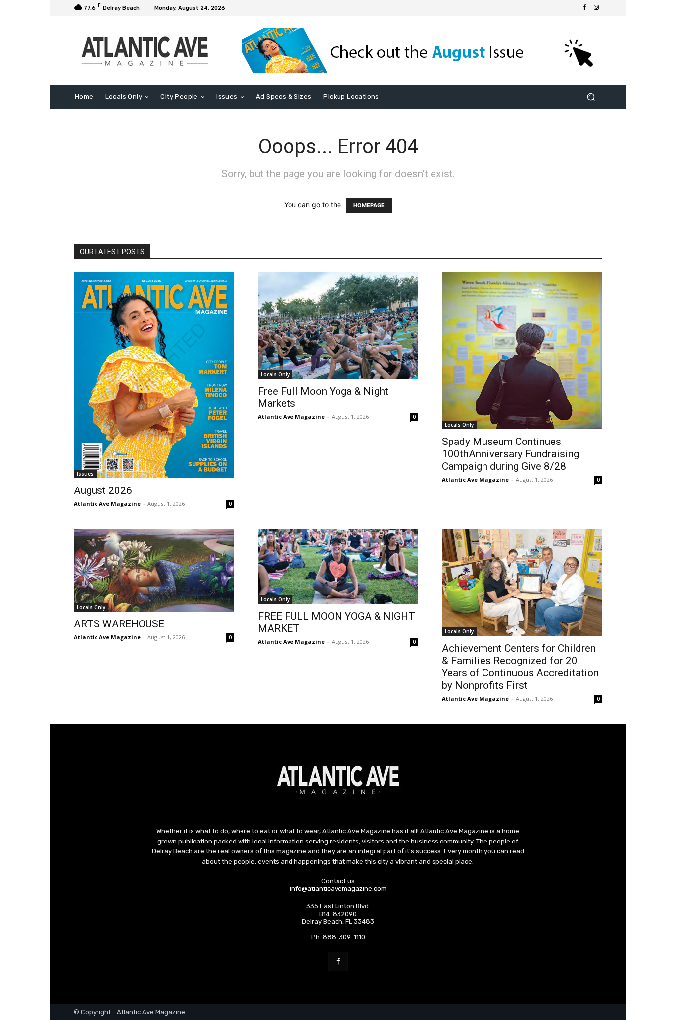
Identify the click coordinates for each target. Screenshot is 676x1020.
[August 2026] (154, 375)
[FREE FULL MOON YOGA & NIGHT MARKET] (338, 566)
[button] (590, 97)
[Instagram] (596, 8)
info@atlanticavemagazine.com (338, 888)
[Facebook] (584, 8)
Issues (85, 473)
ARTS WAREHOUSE (119, 624)
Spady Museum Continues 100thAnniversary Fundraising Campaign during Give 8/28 (510, 454)
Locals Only (275, 374)
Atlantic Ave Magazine (107, 503)
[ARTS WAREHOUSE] (154, 570)
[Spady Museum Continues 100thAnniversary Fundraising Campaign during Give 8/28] (522, 350)
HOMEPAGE (369, 205)
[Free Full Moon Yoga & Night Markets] (338, 325)
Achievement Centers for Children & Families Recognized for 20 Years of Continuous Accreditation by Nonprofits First (520, 666)
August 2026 (103, 490)
